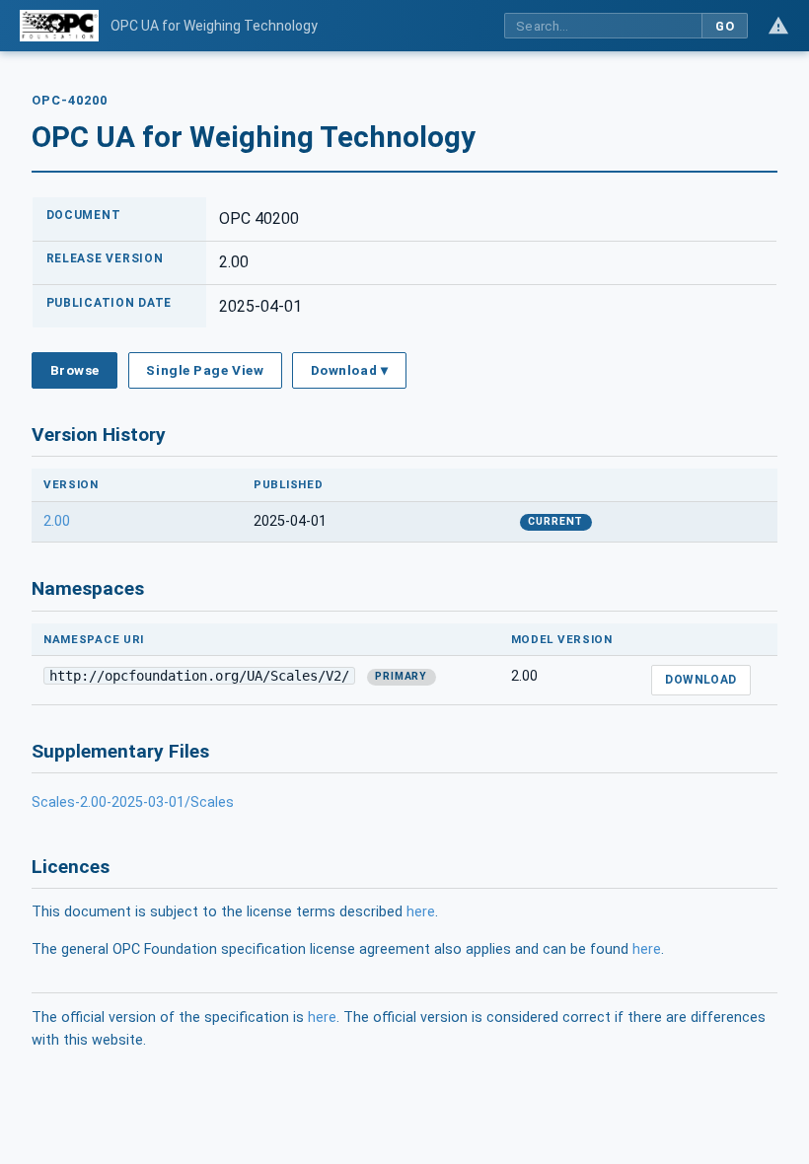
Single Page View (204, 370)
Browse (75, 370)
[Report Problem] (778, 25)
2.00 (56, 521)
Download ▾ (349, 370)
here (420, 912)
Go (724, 26)
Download (701, 680)
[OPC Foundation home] (59, 25)
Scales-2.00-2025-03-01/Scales (133, 802)
